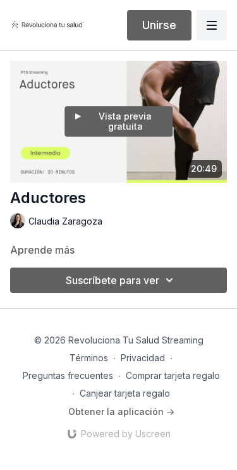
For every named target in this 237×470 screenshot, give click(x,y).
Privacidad (143, 357)
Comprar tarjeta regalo (173, 375)
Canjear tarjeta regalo (125, 393)
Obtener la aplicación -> (121, 411)
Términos (89, 357)
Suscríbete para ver (112, 280)
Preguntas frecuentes (68, 375)
